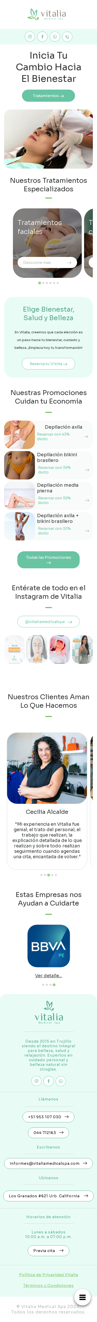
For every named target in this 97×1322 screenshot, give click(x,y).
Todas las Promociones (48, 557)
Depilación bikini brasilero (57, 457)
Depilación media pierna (58, 488)
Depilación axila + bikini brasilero (58, 518)
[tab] (39, 283)
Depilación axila (64, 427)
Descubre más (37, 262)
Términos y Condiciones (48, 1285)
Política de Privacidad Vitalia (48, 1274)
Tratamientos (46, 95)
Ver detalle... (48, 976)
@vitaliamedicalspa (46, 621)
